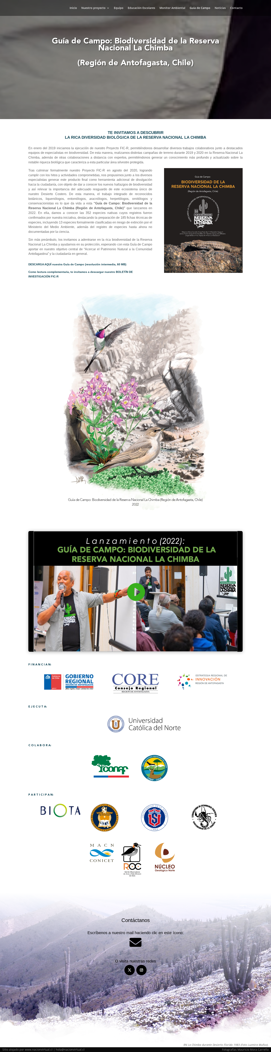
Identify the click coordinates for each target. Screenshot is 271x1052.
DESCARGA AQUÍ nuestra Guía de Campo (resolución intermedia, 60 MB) (77, 264)
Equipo (118, 8)
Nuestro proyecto (93, 8)
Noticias (220, 8)
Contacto (236, 8)
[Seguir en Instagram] (141, 970)
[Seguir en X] (129, 970)
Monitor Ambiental (172, 8)
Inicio (73, 8)
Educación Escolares (141, 8)
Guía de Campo (200, 8)
